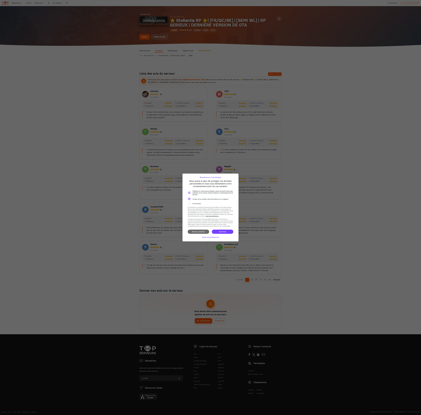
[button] (210, 203)
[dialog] (210, 207)
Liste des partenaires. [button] (212, 216)
